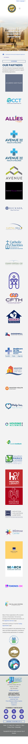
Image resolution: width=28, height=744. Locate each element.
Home (4, 725)
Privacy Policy (10, 727)
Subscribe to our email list (13, 721)
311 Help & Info (11, 725)
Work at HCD (14, 703)
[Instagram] (21, 711)
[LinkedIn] (21, 716)
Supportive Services (9, 620)
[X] (14, 711)
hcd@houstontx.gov (14, 690)
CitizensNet (18, 727)
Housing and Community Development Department (15, 54)
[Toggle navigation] (20, 8)
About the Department (14, 697)
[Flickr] (14, 716)
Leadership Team (14, 699)
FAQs (22, 725)
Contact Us (14, 704)
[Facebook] (6, 711)
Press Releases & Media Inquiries (14, 701)
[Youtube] (6, 716)
